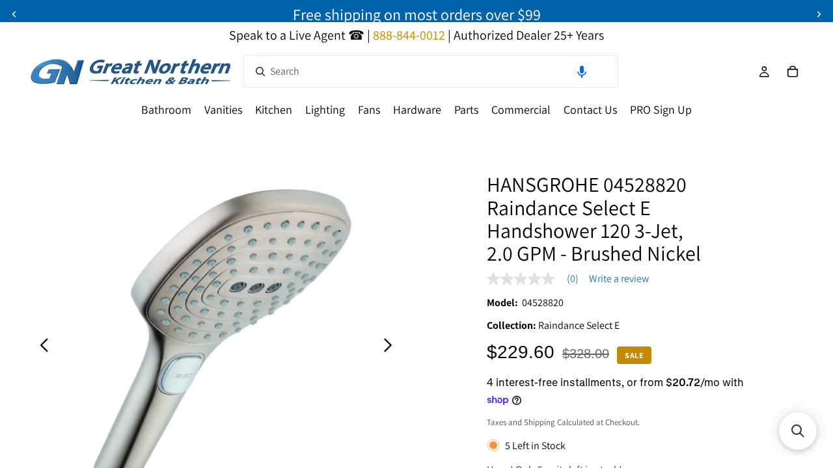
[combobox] (431, 71)
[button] (582, 71)
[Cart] (792, 71)
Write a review (619, 279)
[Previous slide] (14, 14)
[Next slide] (818, 14)
